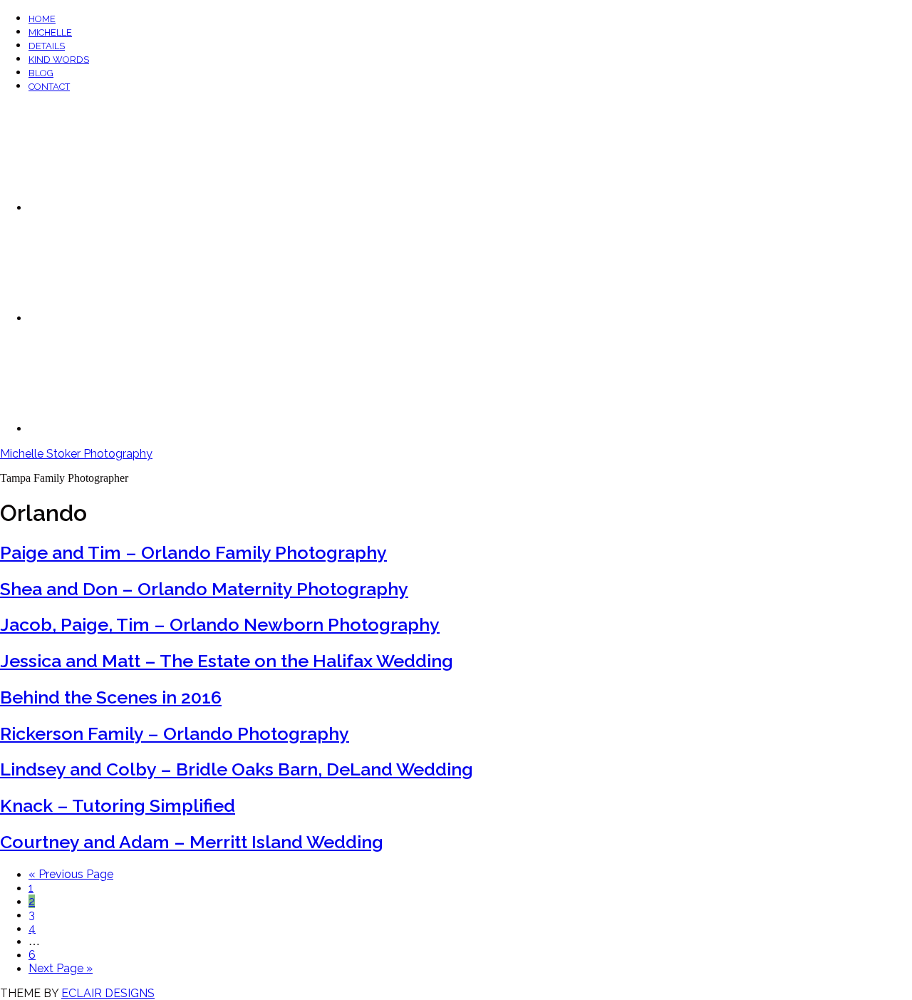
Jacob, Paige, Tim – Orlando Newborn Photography (220, 624)
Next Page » (60, 968)
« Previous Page (70, 874)
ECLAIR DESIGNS (108, 993)
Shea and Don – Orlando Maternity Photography (204, 588)
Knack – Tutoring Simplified (117, 805)
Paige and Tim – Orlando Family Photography (193, 552)
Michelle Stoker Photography (76, 453)
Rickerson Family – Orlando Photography (174, 733)
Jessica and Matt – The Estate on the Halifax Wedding (226, 660)
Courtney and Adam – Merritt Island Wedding (191, 841)
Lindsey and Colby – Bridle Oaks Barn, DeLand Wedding (236, 769)
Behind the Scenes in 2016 (111, 697)
